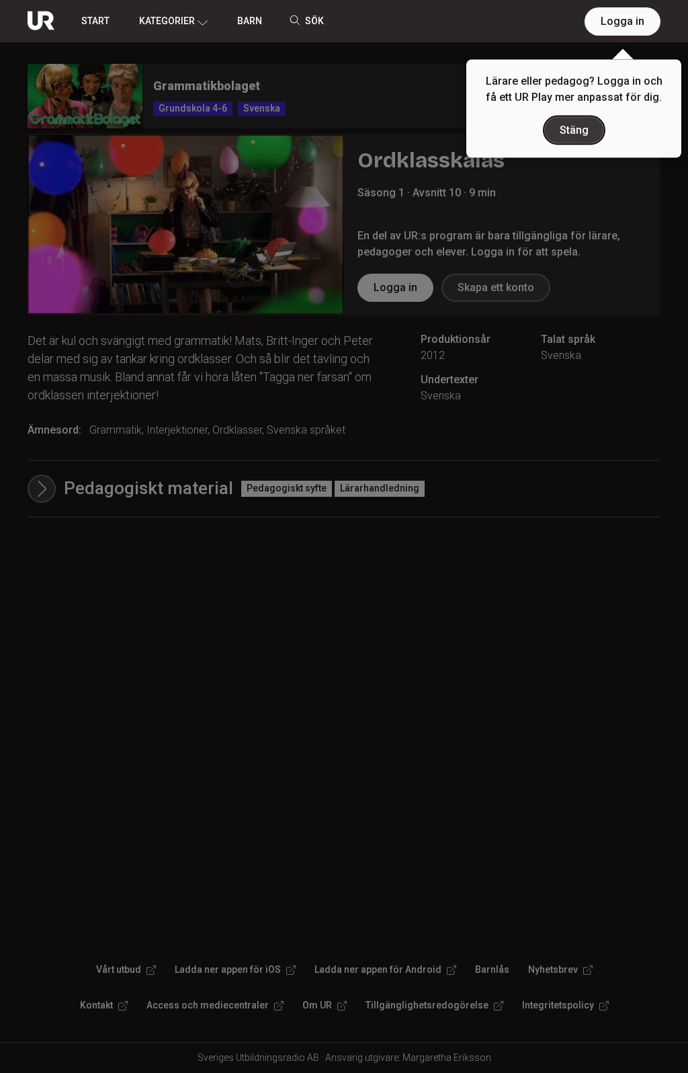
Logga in (622, 21)
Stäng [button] (574, 130)
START (95, 20)
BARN (249, 20)
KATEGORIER (167, 20)
